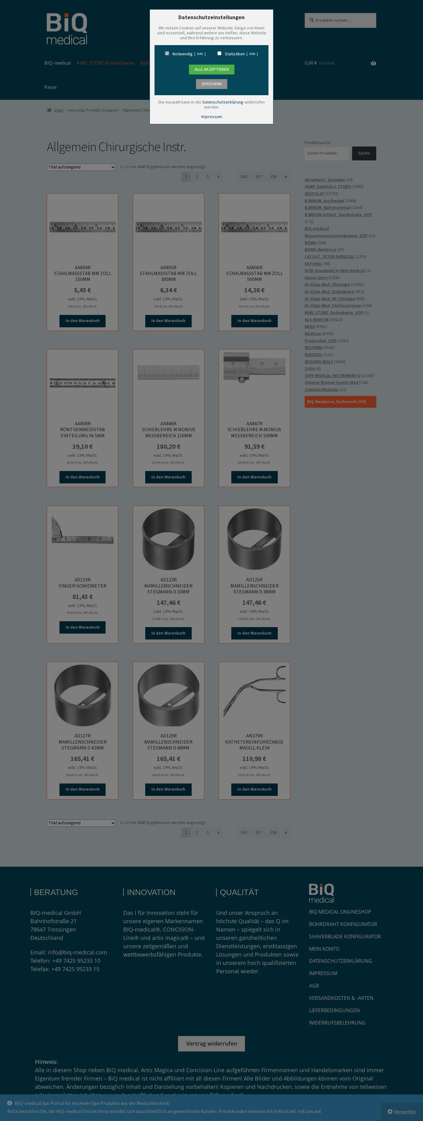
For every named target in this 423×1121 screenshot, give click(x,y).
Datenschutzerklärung (223, 102)
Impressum (211, 117)
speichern (212, 84)
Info (200, 54)
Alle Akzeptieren (211, 69)
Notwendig (182, 54)
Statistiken (235, 54)
